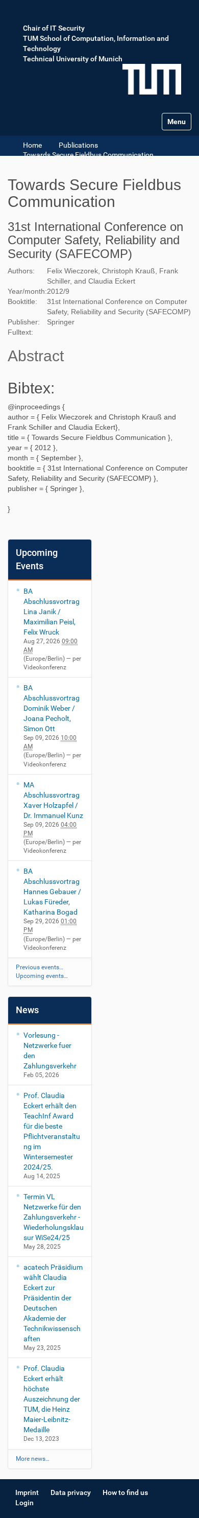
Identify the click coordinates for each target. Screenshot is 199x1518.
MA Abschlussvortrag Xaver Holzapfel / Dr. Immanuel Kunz (53, 800)
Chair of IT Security (54, 28)
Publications (78, 145)
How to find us (125, 1492)
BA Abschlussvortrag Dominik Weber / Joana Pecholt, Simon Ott (51, 708)
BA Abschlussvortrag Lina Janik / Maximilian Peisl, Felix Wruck (51, 611)
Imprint (27, 1492)
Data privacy (71, 1492)
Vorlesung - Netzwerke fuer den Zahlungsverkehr (50, 1050)
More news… (32, 1458)
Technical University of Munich (72, 59)
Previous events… (39, 967)
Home (32, 145)
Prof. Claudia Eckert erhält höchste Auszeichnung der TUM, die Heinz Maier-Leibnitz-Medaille (51, 1399)
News (27, 1010)
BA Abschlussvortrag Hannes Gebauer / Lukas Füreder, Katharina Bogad (52, 891)
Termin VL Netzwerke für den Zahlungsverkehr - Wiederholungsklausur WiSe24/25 (53, 1217)
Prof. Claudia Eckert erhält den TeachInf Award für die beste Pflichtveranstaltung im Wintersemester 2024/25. (51, 1131)
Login (24, 1503)
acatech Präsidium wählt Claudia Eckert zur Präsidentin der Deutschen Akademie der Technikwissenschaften (53, 1303)
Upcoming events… (42, 975)
